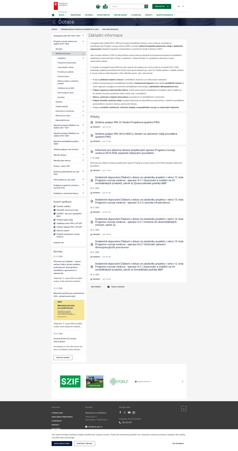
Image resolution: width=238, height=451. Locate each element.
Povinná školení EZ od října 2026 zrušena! (65, 340)
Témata (61, 15)
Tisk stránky (96, 287)
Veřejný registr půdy (65, 220)
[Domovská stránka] (53, 15)
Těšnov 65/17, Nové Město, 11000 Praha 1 (96, 418)
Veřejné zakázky (120, 15)
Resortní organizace (164, 15)
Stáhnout (96, 127)
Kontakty (148, 15)
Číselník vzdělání (63, 206)
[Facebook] (120, 413)
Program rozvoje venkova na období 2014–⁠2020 (80, 29)
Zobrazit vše (59, 242)
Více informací (178, 443)
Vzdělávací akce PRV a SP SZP (69, 223)
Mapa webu (56, 429)
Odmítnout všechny (84, 443)
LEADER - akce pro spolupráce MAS (69, 214)
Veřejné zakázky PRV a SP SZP (69, 227)
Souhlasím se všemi (62, 443)
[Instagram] (134, 413)
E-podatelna (136, 15)
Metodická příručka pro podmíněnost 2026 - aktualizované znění (69, 294)
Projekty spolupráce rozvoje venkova (68, 235)
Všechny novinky (63, 357)
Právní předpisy (103, 15)
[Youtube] (129, 413)
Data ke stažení (63, 230)
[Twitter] (124, 413)
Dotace (54, 29)
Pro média (89, 15)
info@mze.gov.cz (95, 427)
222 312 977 (127, 422)
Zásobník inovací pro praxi (67, 210)
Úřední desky (76, 15)
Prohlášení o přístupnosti (62, 417)
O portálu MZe (57, 413)
